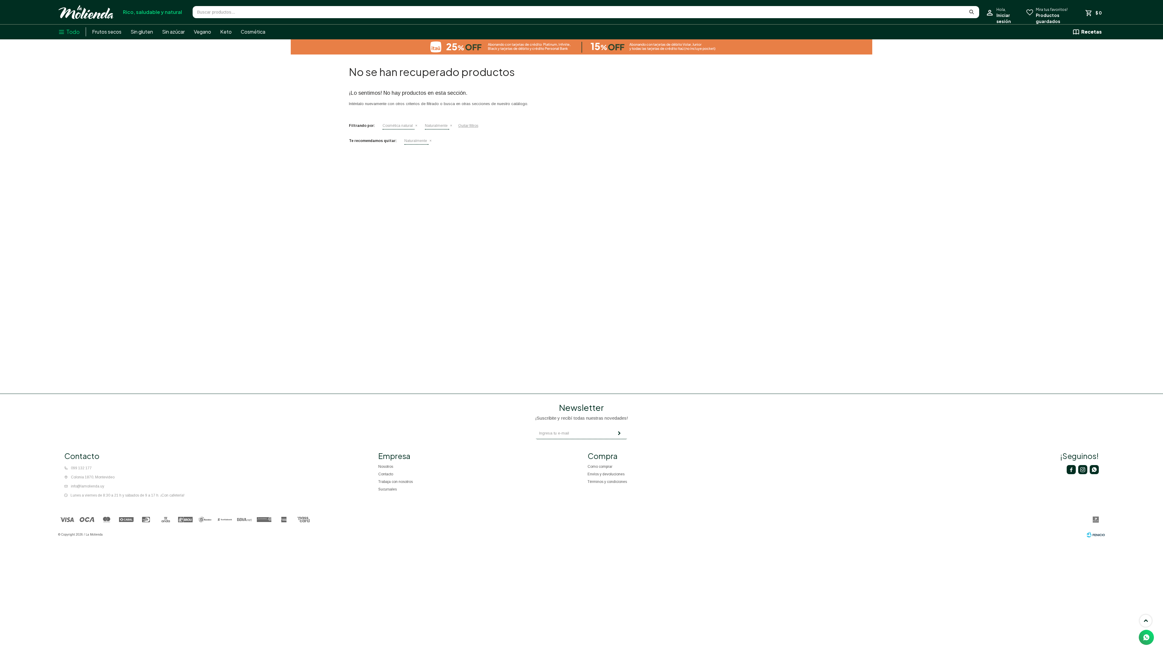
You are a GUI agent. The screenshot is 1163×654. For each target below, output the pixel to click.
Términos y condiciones (607, 482)
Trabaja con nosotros (395, 482)
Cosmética (253, 31)
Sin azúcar (173, 31)
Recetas (1091, 31)
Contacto (385, 474)
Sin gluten (142, 31)
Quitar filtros (468, 126)
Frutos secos (106, 31)
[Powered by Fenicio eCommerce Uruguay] (1096, 534)
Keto (226, 31)
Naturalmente (436, 126)
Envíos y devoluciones (606, 474)
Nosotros (385, 466)
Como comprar (600, 466)
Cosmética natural (398, 126)
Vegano (202, 31)
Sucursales (387, 489)
